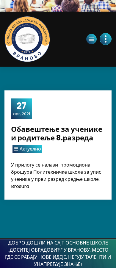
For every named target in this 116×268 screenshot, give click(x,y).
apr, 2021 (21, 109)
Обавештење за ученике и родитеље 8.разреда (56, 133)
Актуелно (30, 148)
